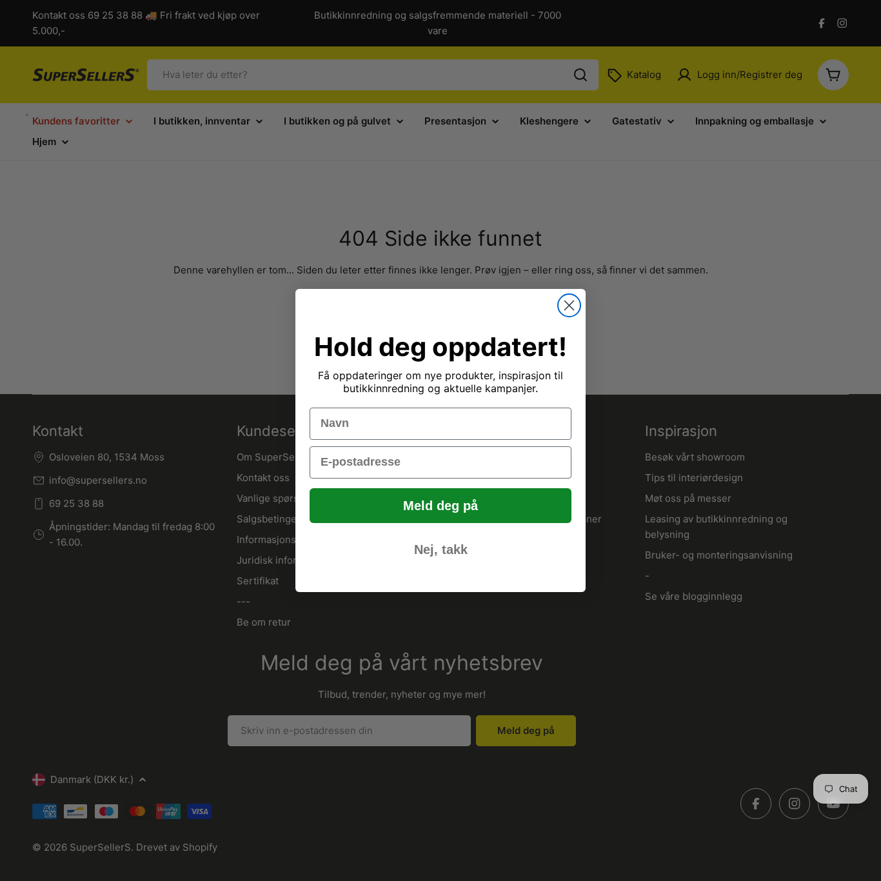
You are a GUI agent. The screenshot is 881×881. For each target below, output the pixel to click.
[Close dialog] (569, 305)
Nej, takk (441, 549)
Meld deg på (440, 506)
